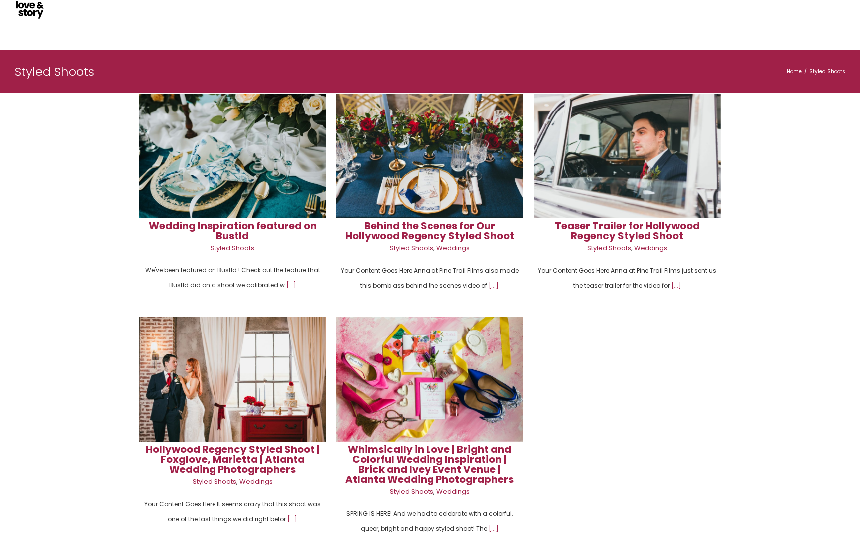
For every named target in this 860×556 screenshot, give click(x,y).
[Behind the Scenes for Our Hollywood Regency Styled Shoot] (429, 156)
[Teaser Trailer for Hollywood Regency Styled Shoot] (627, 156)
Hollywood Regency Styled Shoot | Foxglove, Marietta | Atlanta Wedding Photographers (233, 459)
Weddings (453, 248)
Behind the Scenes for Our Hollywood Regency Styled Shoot (429, 231)
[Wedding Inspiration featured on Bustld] (232, 156)
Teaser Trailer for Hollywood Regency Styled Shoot (627, 231)
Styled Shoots (232, 248)
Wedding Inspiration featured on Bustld (233, 231)
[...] (291, 285)
